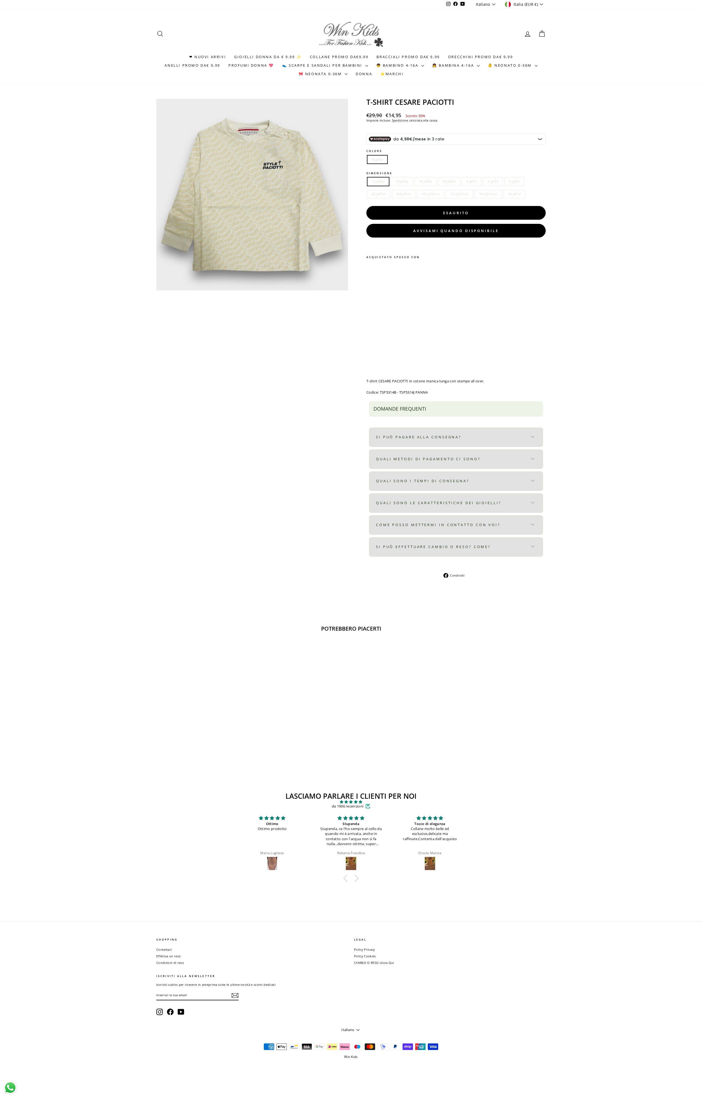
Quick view (202, 732)
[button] (347, 878)
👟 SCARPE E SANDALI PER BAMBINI (323, 65)
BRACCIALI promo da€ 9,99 (408, 56)
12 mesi (378, 181)
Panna (377, 159)
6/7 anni (379, 193)
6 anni (514, 181)
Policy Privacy (364, 949)
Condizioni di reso (170, 963)
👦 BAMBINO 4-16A (398, 65)
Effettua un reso (168, 956)
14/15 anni (488, 193)
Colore (374, 151)
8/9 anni (404, 193)
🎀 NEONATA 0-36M (321, 73)
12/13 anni (459, 193)
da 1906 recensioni (348, 806)
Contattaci (164, 949)
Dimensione (379, 173)
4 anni (471, 181)
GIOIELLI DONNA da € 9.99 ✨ (268, 56)
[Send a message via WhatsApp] (10, 1087)
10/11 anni (430, 193)
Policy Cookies (365, 956)
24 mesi (425, 181)
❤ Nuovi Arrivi (207, 56)
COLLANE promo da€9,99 (339, 56)
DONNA (364, 73)
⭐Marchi (391, 73)
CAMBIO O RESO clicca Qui (374, 963)
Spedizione (400, 120)
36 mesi (449, 181)
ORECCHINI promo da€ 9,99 (480, 56)
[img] (351, 802)
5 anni (493, 181)
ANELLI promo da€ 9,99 (192, 65)
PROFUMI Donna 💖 (251, 65)
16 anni (514, 193)
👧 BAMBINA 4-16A (453, 65)
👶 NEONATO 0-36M (510, 65)
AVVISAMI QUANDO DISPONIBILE (456, 230)
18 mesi (401, 181)
